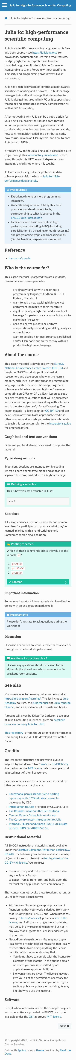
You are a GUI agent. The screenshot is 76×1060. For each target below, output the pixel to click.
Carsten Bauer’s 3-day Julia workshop (32, 815)
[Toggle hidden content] (66, 582)
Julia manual (40, 703)
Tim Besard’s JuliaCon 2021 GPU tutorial (34, 811)
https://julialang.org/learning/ (23, 698)
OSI (31, 1016)
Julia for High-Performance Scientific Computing (40, 5)
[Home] (6, 18)
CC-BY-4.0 (52, 410)
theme (40, 1050)
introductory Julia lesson (43, 155)
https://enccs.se (30, 918)
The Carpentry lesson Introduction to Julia (35, 819)
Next (63, 1026)
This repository (14, 732)
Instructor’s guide (19, 258)
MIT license (35, 768)
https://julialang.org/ (44, 52)
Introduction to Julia (21, 806)
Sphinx (21, 1050)
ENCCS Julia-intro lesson (26, 218)
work (44, 764)
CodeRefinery (60, 764)
